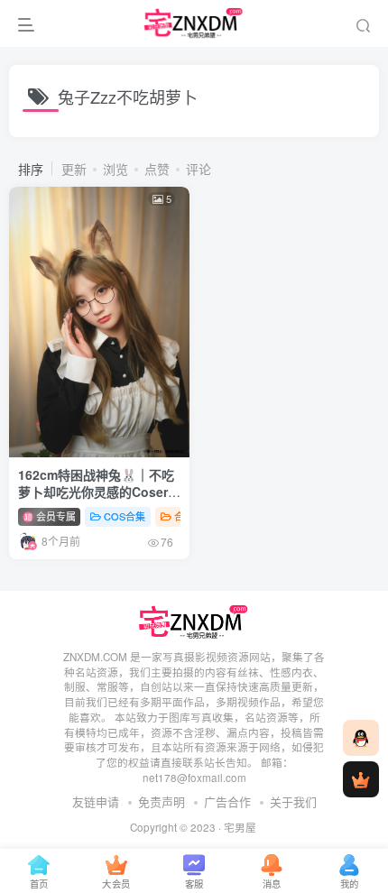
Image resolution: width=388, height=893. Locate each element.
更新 (74, 169)
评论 (198, 169)
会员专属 (54, 516)
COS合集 (124, 516)
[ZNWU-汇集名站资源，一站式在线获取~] (194, 620)
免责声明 (161, 801)
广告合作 (227, 801)
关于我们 (293, 801)
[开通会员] (361, 779)
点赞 (157, 169)
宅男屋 (240, 827)
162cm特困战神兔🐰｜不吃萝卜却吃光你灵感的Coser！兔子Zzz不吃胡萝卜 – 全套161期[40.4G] (99, 501)
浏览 (115, 169)
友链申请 (95, 801)
